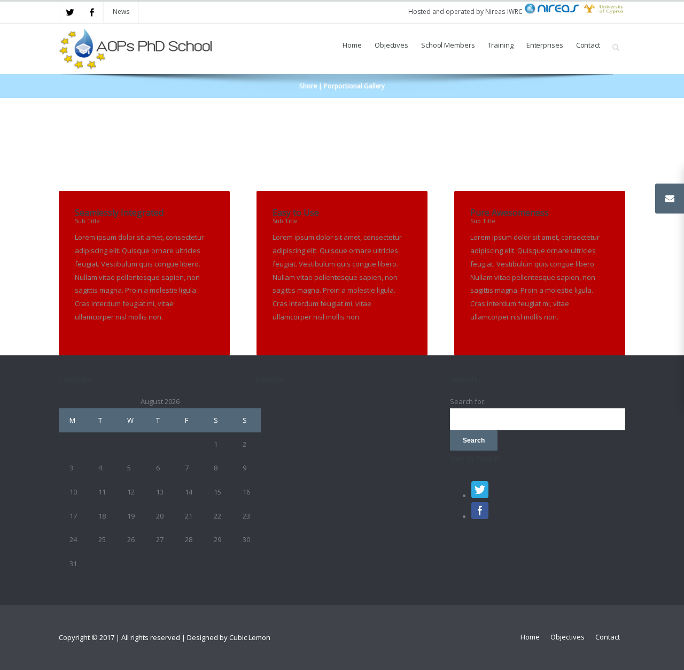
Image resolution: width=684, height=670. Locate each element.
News (121, 11)
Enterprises (544, 45)
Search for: (468, 401)
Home (352, 45)
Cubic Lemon (249, 637)
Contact (588, 45)
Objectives (391, 45)
